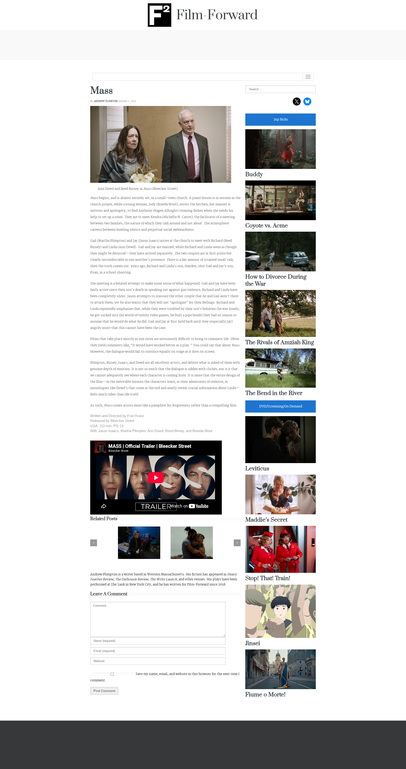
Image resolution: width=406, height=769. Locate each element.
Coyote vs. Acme (266, 226)
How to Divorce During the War (275, 280)
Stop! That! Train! (267, 578)
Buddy (254, 174)
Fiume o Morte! (265, 694)
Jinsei (252, 643)
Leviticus (257, 468)
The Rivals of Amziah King (279, 342)
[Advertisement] (203, 44)
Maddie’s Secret (266, 520)
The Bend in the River (273, 393)
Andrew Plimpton (106, 101)
